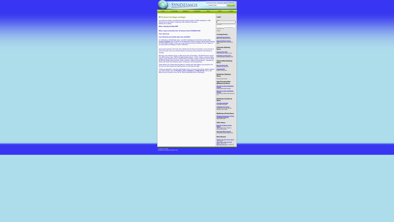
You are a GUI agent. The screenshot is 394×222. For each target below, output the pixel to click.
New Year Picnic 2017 (222, 65)
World (219, 11)
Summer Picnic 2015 (222, 52)
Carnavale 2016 (221, 69)
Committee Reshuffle (222, 103)
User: (218, 20)
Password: (219, 24)
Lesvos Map (174, 11)
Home (162, 11)
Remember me (220, 28)
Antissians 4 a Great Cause (224, 55)
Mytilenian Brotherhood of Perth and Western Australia (225, 117)
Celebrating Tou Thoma (223, 107)
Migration (185, 11)
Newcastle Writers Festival (224, 41)
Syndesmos (170, 6)
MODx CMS (175, 150)
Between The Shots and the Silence (225, 139)
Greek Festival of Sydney (223, 37)
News (208, 11)
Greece (231, 11)
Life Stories (197, 11)
